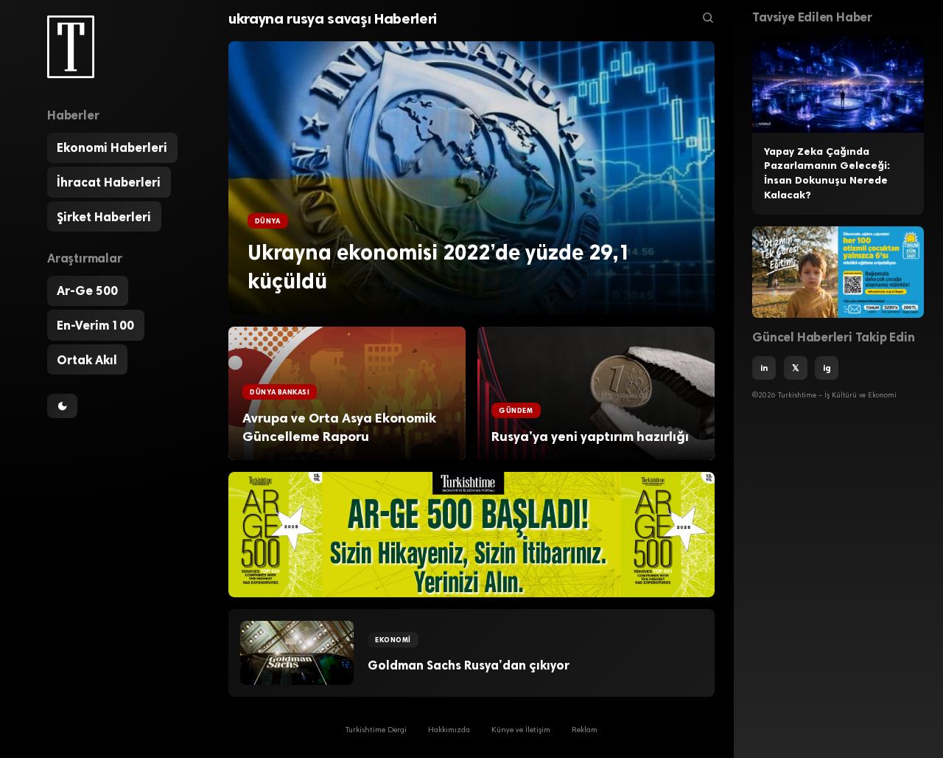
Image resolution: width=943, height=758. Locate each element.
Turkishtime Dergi (376, 730)
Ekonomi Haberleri (112, 148)
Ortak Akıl (87, 359)
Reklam (584, 730)
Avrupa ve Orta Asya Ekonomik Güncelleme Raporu (339, 427)
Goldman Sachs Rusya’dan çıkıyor (468, 665)
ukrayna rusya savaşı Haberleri (332, 18)
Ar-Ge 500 (87, 291)
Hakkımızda (449, 730)
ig (827, 368)
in (764, 368)
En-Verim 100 (95, 325)
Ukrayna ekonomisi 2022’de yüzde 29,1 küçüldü (439, 266)
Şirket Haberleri (104, 216)
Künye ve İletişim (520, 730)
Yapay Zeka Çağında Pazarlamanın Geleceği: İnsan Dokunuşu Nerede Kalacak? (827, 173)
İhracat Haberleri (109, 182)
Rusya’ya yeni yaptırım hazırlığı (590, 436)
